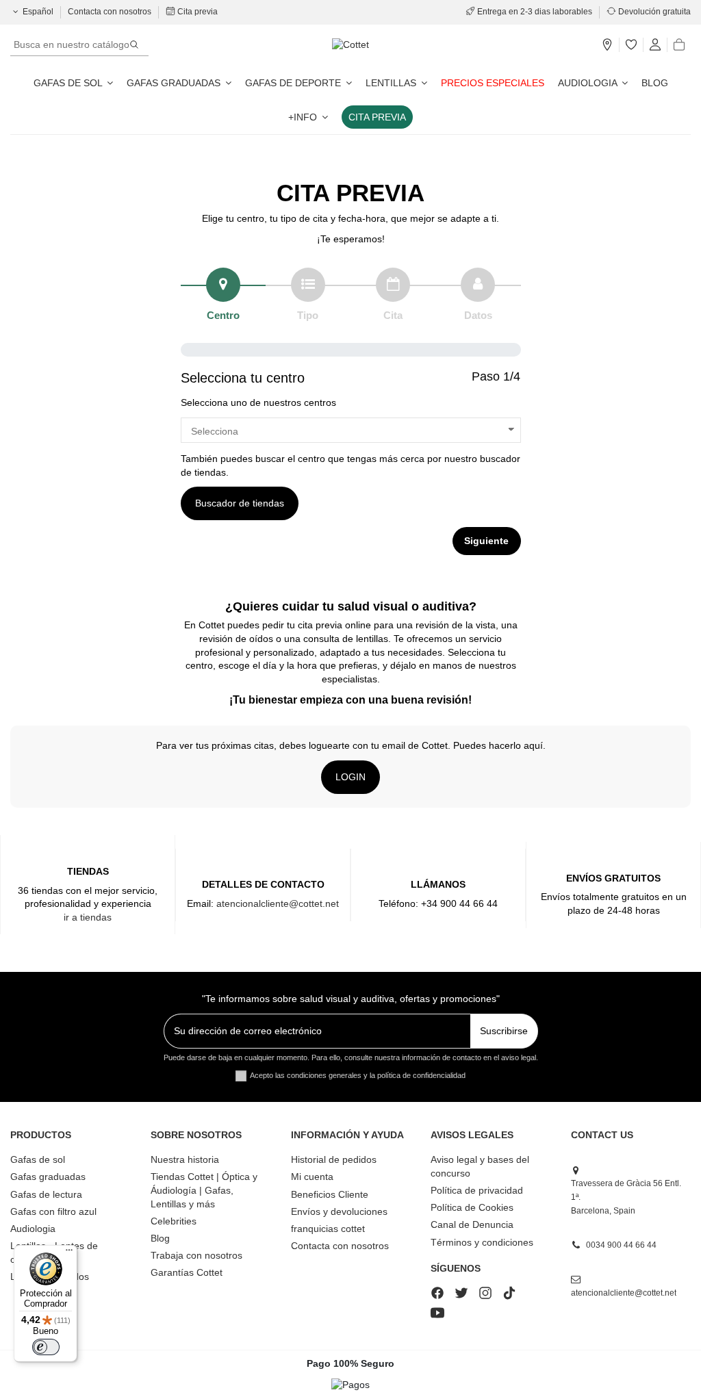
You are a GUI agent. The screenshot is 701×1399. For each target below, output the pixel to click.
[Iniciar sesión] (655, 45)
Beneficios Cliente (329, 1194)
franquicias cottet (328, 1228)
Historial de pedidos (334, 1159)
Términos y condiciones (482, 1242)
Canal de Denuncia (472, 1224)
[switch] (46, 1347)
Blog (160, 1238)
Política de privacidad (477, 1190)
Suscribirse (504, 1030)
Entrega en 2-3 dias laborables (534, 11)
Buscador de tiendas (239, 503)
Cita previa (196, 11)
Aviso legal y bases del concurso (480, 1166)
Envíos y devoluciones (339, 1211)
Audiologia (32, 1228)
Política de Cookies (472, 1207)
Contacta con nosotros (110, 11)
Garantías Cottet (186, 1272)
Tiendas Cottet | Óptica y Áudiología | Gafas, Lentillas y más (204, 1190)
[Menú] (69, 1253)
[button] (308, 117)
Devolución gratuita (653, 11)
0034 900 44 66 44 (621, 1245)
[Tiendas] (607, 45)
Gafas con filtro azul (53, 1211)
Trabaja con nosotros (196, 1255)
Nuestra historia (185, 1159)
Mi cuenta (312, 1176)
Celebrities (173, 1221)
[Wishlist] (631, 45)
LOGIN (350, 776)
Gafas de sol (37, 1159)
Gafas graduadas (48, 1176)
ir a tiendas (88, 917)
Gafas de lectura (46, 1194)
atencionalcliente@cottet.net (277, 903)
